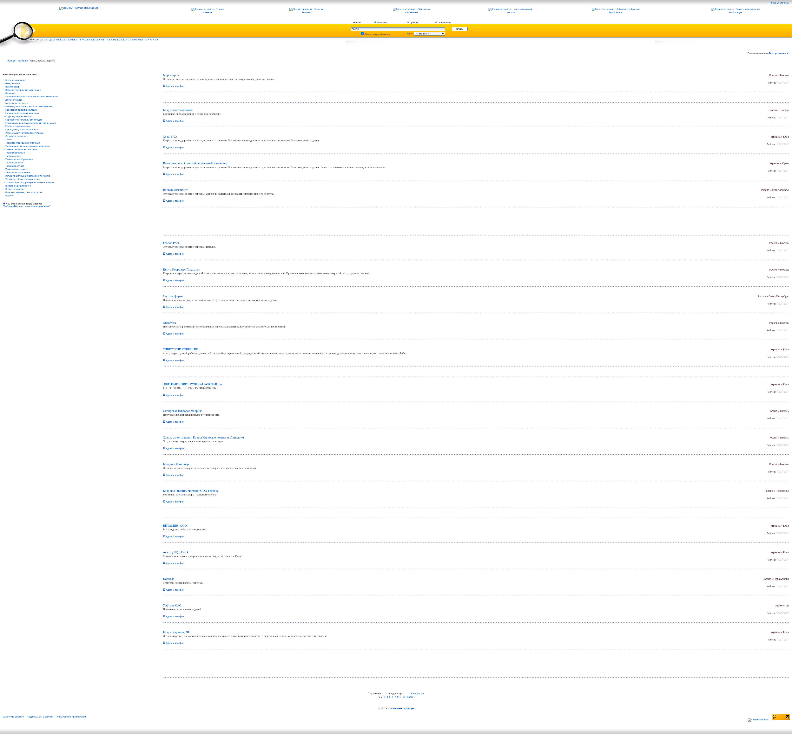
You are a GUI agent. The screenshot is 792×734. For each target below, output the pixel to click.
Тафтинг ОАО (172, 605)
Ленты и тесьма (13, 100)
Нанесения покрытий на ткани (21, 110)
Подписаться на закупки (40, 716)
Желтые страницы (403, 708)
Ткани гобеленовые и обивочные (22, 143)
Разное (9, 195)
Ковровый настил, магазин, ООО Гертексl (191, 490)
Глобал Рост (171, 243)
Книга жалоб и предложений (71, 716)
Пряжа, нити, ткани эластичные (21, 129)
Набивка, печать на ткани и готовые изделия (28, 106)
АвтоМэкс (170, 322)
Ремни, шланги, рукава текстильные (24, 133)
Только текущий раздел (377, 34)
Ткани (8, 139)
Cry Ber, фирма (173, 296)
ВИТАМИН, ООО (175, 525)
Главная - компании (17, 60)
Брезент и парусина (15, 80)
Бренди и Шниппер (176, 464)
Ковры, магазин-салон (178, 110)
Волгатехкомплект (175, 189)
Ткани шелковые (14, 162)
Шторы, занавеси (14, 189)
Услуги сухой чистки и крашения (22, 179)
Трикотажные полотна (16, 169)
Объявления (444, 22)
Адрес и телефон (174, 86)
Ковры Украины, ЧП (176, 632)
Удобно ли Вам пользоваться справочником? (27, 206)
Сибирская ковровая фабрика (182, 411)
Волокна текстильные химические (23, 90)
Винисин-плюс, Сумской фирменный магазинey (195, 163)
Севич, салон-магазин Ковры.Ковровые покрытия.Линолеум (203, 437)
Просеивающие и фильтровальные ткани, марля (30, 123)
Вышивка (10, 93)
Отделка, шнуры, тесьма (18, 116)
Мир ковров (171, 75)
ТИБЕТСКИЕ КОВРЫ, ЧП (180, 349)
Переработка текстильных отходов (23, 119)
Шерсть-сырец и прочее (18, 185)
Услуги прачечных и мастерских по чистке (27, 176)
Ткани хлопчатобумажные (19, 159)
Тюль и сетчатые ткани (17, 172)
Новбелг (168, 578)
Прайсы (413, 22)
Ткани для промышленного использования (27, 146)
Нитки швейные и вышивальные (22, 113)
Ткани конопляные (15, 152)
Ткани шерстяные (14, 166)
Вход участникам (780, 2)
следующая (417, 693)
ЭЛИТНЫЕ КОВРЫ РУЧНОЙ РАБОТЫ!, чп (192, 384)
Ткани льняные (13, 156)
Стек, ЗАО (170, 136)
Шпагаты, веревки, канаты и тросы (23, 192)
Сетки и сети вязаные (16, 136)
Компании (381, 22)
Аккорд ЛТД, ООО (175, 552)
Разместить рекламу (13, 716)
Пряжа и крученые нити (17, 126)
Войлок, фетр (12, 86)
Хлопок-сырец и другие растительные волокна (29, 182)
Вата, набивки (12, 83)
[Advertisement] (211, 222)
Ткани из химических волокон (21, 149)
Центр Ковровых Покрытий (181, 269)
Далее (410, 696)
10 (404, 696)
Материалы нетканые (16, 103)
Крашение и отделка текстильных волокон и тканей (32, 96)
